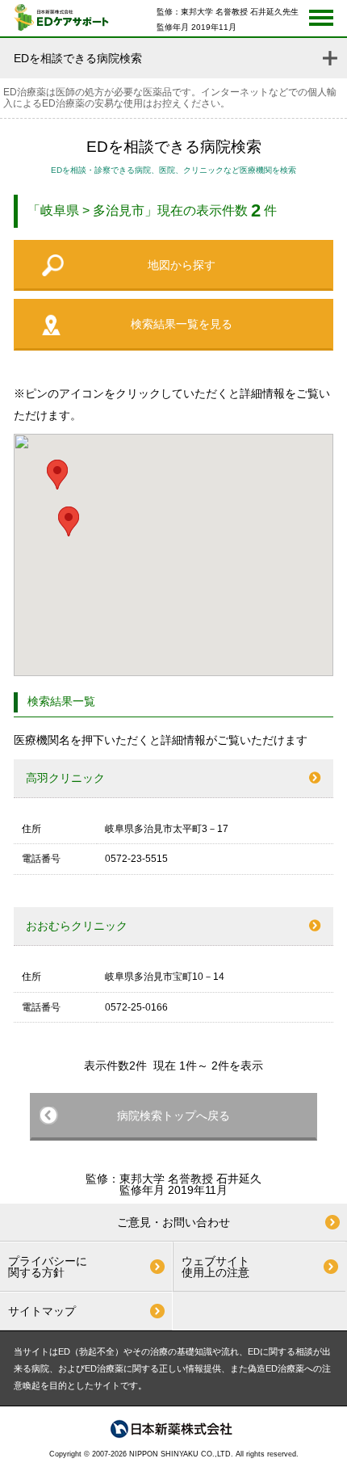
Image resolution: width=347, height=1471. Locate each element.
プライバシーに (47, 1267)
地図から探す (181, 264)
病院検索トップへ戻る (173, 1115)
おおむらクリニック (77, 925)
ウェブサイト (215, 1267)
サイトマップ (42, 1311)
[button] (69, 521)
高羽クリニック (65, 777)
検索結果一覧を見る (181, 323)
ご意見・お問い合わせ (173, 1222)
